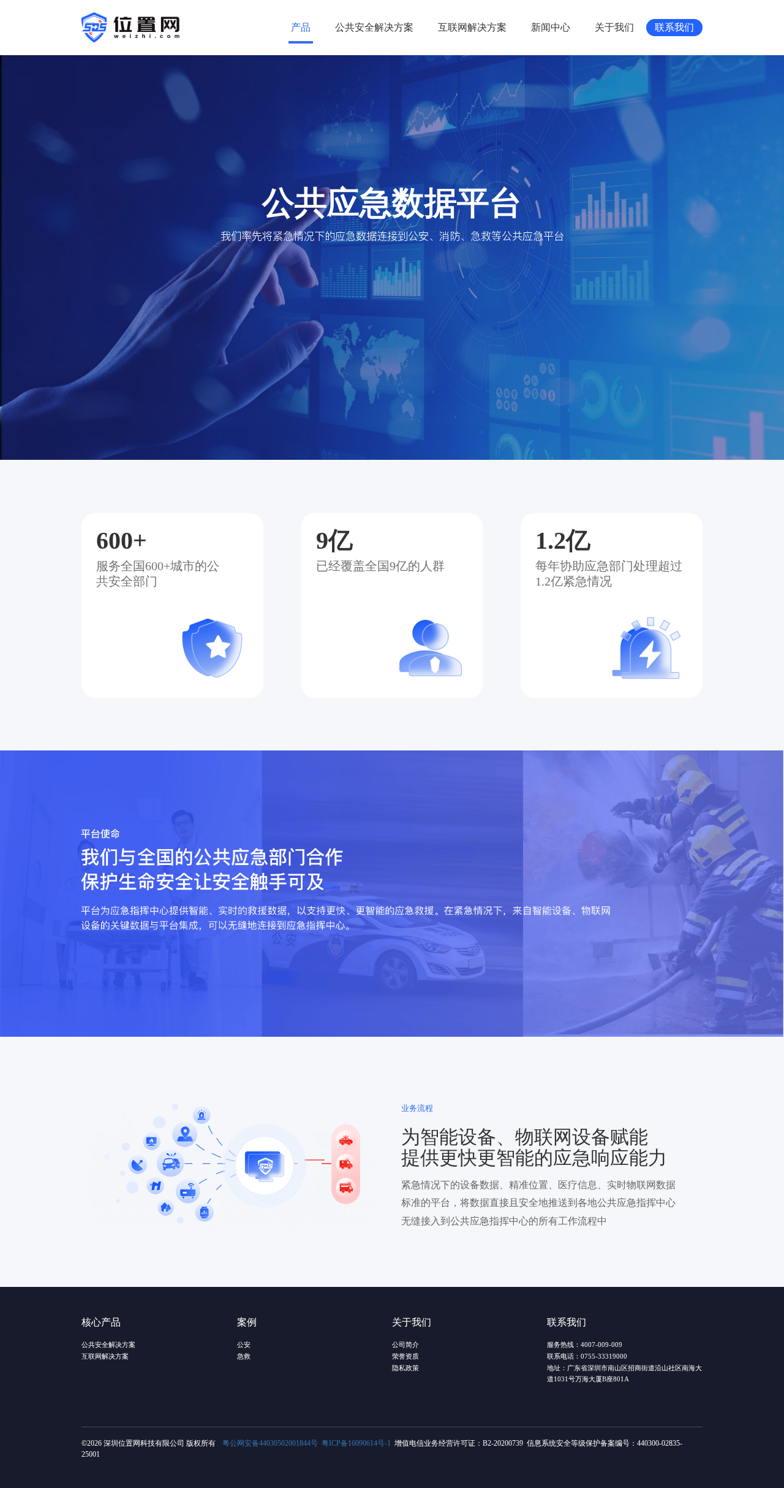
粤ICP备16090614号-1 (356, 1443)
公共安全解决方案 (374, 27)
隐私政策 (405, 1368)
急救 (244, 1356)
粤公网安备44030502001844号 (270, 1443)
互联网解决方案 (472, 27)
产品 (301, 27)
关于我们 (614, 27)
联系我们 (674, 27)
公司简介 (405, 1344)
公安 (244, 1344)
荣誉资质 (405, 1356)
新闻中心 (550, 27)
